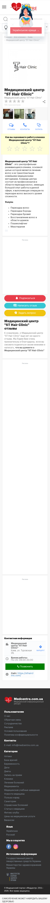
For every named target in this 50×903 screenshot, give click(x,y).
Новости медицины (14, 794)
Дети (6, 768)
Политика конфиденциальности (21, 735)
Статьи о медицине (14, 809)
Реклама (8, 727)
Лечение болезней (14, 783)
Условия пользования (15, 731)
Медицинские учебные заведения (22, 790)
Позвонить (26, 666)
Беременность (12, 764)
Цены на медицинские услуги (19, 816)
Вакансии (9, 820)
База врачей (10, 760)
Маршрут (41, 648)
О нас (7, 716)
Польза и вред (11, 798)
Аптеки (8, 756)
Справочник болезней (16, 805)
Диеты (7, 771)
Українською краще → (26, 30)
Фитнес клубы (11, 813)
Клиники (8, 779)
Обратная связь (12, 720)
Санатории (10, 801)
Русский (10, 835)
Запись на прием (13, 775)
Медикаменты (11, 786)
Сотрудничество (13, 724)
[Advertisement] (25, 267)
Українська (12, 831)
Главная (8, 37)
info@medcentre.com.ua (25, 745)
